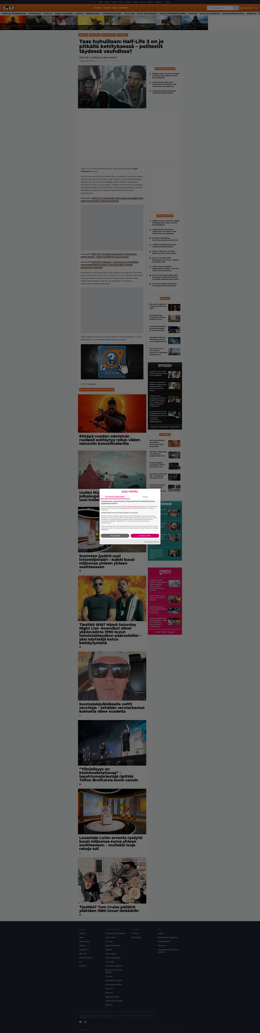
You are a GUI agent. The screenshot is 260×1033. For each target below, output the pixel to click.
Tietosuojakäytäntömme (151, 542)
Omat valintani (115, 536)
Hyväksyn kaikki (145, 536)
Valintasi (145, 497)
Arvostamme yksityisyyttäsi (115, 496)
